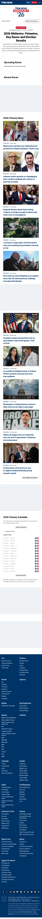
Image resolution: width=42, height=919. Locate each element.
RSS (28, 891)
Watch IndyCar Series (8, 720)
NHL (3, 747)
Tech (20, 801)
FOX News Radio (7, 875)
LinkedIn (21, 891)
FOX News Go (6, 863)
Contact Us (22, 842)
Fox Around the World (26, 846)
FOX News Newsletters (9, 877)
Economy (22, 789)
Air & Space (5, 814)
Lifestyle (5, 761)
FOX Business (24, 785)
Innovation (5, 818)
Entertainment (25, 703)
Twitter (6, 891)
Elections (22, 675)
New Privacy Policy (22, 897)
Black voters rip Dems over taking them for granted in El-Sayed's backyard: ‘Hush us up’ (21, 147)
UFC (3, 754)
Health (22, 761)
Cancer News (23, 773)
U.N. (3, 682)
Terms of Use (11, 897)
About (21, 839)
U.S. (3, 658)
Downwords (23, 820)
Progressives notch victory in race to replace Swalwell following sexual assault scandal (17, 470)
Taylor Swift (23, 706)
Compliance (23, 856)
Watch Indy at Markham (9, 717)
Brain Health (23, 766)
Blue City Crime (6, 661)
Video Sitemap (35, 901)
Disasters (4, 689)
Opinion (5, 240)
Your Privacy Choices (33, 897)
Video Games (6, 821)
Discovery (5, 771)
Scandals (4, 698)
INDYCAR (4, 742)
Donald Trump (23, 661)
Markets (22, 792)
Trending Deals (6, 787)
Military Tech (5, 823)
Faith (3, 768)
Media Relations (24, 851)
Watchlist (22, 794)
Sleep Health (23, 771)
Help (22, 899)
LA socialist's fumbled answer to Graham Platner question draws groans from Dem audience (19, 373)
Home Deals (5, 792)
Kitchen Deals (6, 794)
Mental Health (23, 775)
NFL (3, 726)
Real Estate (22, 799)
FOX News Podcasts (8, 879)
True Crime (5, 668)
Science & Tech (8, 811)
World (4, 679)
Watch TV (34, 2)
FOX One (4, 882)
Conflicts (4, 684)
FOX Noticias (5, 870)
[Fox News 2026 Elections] (21, 12)
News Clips (5, 853)
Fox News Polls (24, 672)
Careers (21, 844)
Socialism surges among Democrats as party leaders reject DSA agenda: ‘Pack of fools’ (19, 340)
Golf (3, 749)
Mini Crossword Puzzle (26, 834)
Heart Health (23, 778)
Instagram (10, 891)
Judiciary (22, 668)
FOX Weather (6, 865)
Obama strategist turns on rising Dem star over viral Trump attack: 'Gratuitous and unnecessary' (19, 437)
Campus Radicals (7, 663)
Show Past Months (21, 527)
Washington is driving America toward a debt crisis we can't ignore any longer (19, 405)
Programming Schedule (9, 844)
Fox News (6, 3)
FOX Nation (5, 868)
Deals (4, 785)
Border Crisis (5, 665)
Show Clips (5, 851)
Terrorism (5, 687)
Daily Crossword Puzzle (26, 832)
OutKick (22, 715)
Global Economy (6, 691)
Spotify (35, 891)
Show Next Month (21, 575)
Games (22, 811)
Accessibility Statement (14, 901)
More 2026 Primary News (30, 477)
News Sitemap (26, 901)
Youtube (14, 891)
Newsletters (31, 891)
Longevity (22, 763)
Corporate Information (26, 853)
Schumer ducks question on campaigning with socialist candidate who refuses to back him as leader (20, 179)
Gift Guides (5, 789)
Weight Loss (23, 768)
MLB (3, 737)
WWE (3, 756)
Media (4, 703)
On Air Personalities (8, 846)
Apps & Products (8, 860)
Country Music (23, 710)
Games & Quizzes (7, 773)
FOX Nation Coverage (8, 706)
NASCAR (4, 740)
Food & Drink (5, 766)
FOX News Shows (7, 842)
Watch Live (6, 839)
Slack (24, 891)
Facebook (3, 891)
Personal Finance (24, 787)
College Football (6, 731)
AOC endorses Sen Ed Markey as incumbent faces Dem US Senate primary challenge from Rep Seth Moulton (20, 278)
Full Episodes (5, 849)
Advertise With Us (24, 849)
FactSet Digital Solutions (26, 912)
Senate (21, 663)
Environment (5, 694)
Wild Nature (5, 828)
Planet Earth (5, 825)
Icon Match (22, 830)
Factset (33, 910)
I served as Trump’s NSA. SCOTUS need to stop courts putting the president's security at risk (20, 245)
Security (4, 816)
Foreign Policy (23, 670)
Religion (4, 696)
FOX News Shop (6, 872)
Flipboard (17, 891)
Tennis (4, 752)
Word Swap (22, 825)
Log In (28, 2)
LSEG (36, 914)
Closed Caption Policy (14, 899)
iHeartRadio (38, 891)
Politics (6, 143)
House (21, 665)
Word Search (23, 827)
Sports (4, 715)
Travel (3, 763)
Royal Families (23, 708)
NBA (3, 744)
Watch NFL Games (7, 729)
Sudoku (21, 823)
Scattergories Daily (25, 814)
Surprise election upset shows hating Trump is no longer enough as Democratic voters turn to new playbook (20, 212)
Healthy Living (23, 780)
